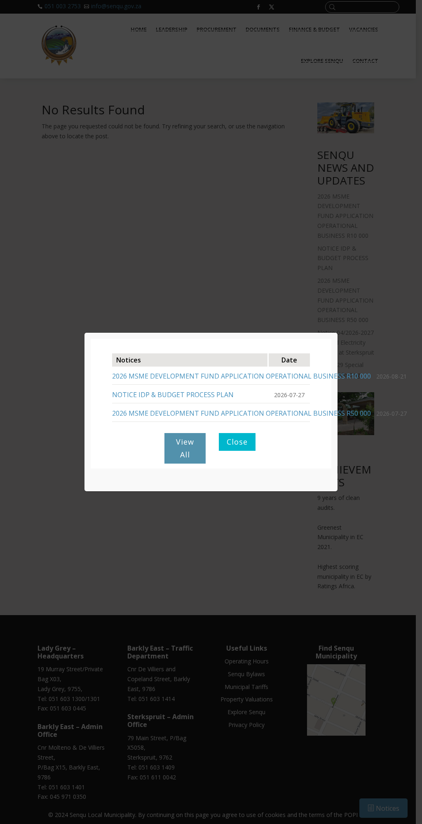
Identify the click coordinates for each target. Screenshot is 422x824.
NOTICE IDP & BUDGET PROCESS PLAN (173, 394)
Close (237, 442)
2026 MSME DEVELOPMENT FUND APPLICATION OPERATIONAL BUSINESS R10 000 (241, 376)
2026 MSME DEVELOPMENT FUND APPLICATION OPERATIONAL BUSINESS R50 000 (241, 413)
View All (185, 448)
